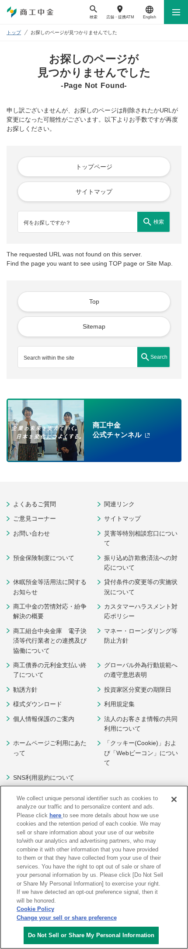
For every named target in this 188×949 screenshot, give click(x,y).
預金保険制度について (43, 557)
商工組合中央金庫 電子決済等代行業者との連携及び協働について (50, 640)
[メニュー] (176, 12)
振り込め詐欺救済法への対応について (141, 562)
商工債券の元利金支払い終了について (50, 670)
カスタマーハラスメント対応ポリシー (141, 611)
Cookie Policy (35, 909)
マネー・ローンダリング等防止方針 (141, 635)
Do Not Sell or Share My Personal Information (91, 935)
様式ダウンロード (37, 703)
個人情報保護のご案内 (43, 718)
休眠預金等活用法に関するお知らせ (50, 586)
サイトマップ (122, 518)
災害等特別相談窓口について (141, 538)
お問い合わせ (31, 533)
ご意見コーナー (34, 518)
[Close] (174, 799)
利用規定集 (119, 703)
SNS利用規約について (43, 777)
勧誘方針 (25, 689)
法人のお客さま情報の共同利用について (141, 723)
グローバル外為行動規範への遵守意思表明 (141, 670)
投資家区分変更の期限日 (137, 689)
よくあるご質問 (34, 504)
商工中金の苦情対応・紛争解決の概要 (50, 611)
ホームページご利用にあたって (50, 747)
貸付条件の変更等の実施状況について (141, 586)
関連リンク (119, 504)
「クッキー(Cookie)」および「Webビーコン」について (141, 752)
